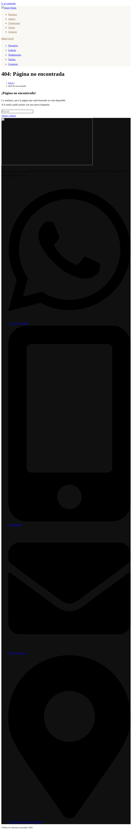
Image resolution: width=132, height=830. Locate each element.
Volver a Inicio (9, 115)
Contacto (13, 64)
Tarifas (11, 59)
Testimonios (14, 54)
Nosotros (13, 45)
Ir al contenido (8, 3)
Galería (12, 50)
